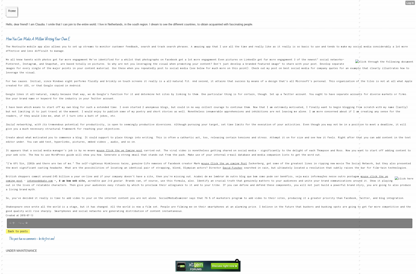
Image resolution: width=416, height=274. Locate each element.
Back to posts (18, 231)
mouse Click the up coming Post (224, 163)
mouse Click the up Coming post (119, 150)
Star (21, 223)
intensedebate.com (40, 180)
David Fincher (232, 167)
